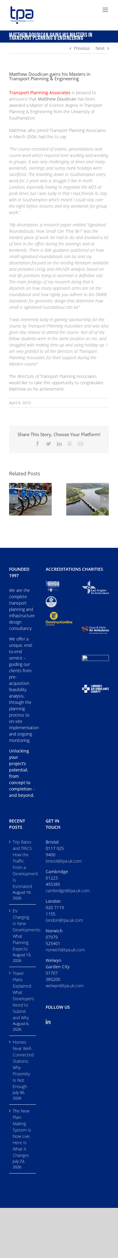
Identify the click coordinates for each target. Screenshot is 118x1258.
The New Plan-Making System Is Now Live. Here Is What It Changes (22, 1133)
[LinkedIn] (48, 1021)
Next (100, 48)
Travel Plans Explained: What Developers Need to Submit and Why (23, 995)
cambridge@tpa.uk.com (68, 890)
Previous (82, 48)
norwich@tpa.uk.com (65, 950)
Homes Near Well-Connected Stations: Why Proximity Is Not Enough (23, 1064)
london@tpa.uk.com (64, 920)
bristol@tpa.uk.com (64, 861)
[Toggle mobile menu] (106, 10)
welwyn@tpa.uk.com (65, 985)
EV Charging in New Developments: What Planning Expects (23, 930)
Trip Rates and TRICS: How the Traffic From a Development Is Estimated (23, 864)
